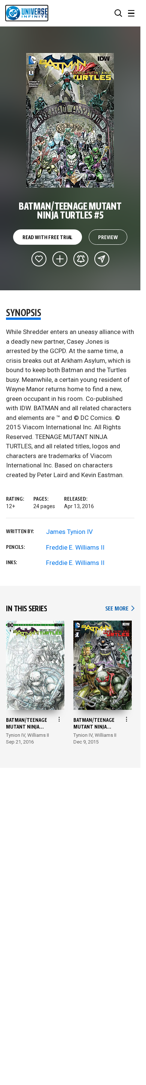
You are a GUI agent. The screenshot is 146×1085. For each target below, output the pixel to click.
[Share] (101, 258)
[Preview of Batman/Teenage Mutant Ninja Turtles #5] (70, 120)
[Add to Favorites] (38, 258)
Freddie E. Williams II (75, 547)
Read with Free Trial (47, 237)
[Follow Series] (80, 258)
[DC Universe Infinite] (27, 13)
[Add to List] (59, 258)
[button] (118, 13)
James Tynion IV (69, 531)
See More (119, 609)
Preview (108, 237)
